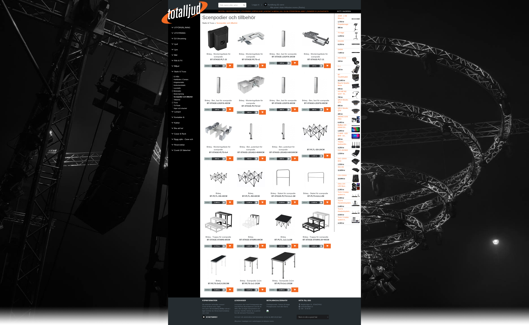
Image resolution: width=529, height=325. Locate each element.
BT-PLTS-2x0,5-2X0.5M (218, 283)
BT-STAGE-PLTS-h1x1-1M (283, 196)
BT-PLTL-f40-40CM (218, 196)
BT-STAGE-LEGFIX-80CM (315, 103)
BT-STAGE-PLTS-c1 (251, 59)
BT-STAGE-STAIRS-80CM (251, 240)
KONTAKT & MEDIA (271, 11)
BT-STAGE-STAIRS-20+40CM (316, 240)
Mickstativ (177, 91)
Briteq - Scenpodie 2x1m (283, 281)
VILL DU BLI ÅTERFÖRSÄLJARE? (293, 11)
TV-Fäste (177, 105)
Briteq (218, 193)
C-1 (339, 66)
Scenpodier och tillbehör (183, 97)
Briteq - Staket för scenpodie (283, 193)
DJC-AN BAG (343, 150)
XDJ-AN (341, 167)
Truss (176, 103)
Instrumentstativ (179, 85)
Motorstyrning (179, 94)
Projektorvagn (343, 24)
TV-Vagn (341, 33)
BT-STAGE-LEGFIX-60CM (283, 103)
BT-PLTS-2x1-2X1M (283, 283)
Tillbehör (177, 100)
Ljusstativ (177, 88)
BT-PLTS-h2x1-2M (315, 196)
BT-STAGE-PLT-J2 (218, 59)
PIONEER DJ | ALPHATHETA (318, 11)
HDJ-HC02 (342, 58)
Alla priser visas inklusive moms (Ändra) (287, 7)
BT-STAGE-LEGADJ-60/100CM (283, 152)
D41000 (341, 41)
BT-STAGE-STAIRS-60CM (218, 240)
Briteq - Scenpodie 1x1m (250, 281)
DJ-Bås (176, 77)
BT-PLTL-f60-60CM (251, 196)
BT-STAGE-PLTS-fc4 (218, 152)
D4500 (340, 49)
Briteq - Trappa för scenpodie (218, 237)
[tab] (184, 28)
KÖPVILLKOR (257, 11)
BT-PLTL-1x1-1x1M (283, 240)
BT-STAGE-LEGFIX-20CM (283, 57)
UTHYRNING (246, 11)
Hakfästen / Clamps (181, 79)
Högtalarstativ (179, 82)
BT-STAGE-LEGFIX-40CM (218, 103)
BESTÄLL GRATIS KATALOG (229, 11)
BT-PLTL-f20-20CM (316, 149)
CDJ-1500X (342, 175)
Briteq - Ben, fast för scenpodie (283, 54)
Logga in (255, 5)
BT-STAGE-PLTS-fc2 (251, 106)
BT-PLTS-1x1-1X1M (251, 283)
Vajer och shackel (180, 108)
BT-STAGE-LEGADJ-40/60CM (250, 152)
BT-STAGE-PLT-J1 (315, 59)
